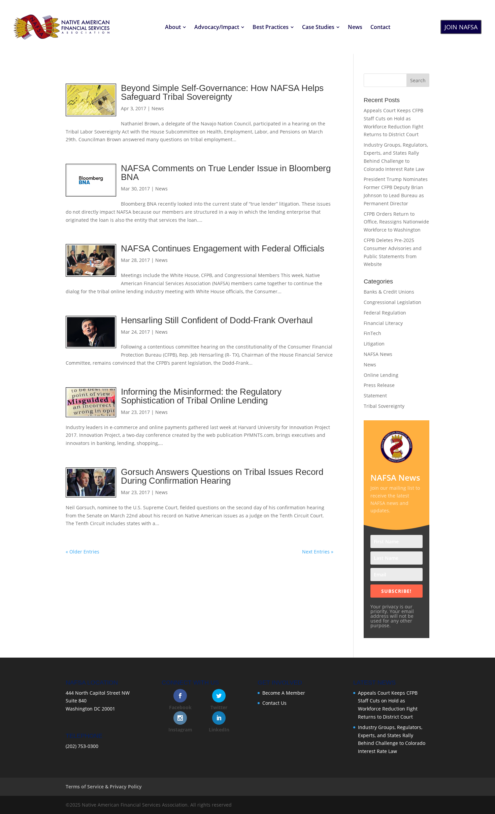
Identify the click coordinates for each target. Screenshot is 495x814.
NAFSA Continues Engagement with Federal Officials (222, 248)
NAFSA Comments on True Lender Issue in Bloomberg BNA (226, 172)
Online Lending (381, 375)
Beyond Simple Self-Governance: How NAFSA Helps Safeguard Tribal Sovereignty (222, 92)
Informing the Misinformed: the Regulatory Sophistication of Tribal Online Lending (201, 396)
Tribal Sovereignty (384, 406)
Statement (375, 395)
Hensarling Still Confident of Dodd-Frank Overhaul (217, 320)
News (158, 108)
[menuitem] (175, 27)
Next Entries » (317, 551)
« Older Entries (82, 551)
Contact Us (274, 703)
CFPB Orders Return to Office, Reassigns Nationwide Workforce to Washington (396, 222)
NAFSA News (378, 354)
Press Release (379, 385)
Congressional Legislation (392, 302)
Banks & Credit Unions (389, 292)
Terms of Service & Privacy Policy (104, 786)
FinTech (372, 333)
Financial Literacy (383, 323)
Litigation (374, 343)
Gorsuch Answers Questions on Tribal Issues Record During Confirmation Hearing (222, 476)
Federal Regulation (385, 312)
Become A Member (283, 693)
